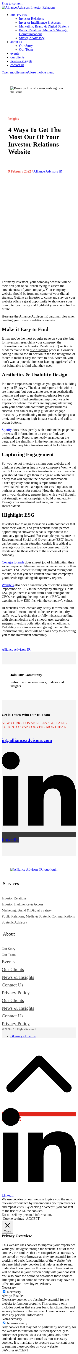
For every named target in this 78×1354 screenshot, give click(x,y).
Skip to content (12, 3)
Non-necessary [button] (12, 1319)
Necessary (14, 1292)
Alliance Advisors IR (47, 171)
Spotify (7, 430)
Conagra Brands (13, 562)
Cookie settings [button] (13, 1218)
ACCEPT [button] (33, 1218)
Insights (13, 119)
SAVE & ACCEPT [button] (15, 1350)
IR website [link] (28, 547)
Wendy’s (8, 585)
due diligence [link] (39, 350)
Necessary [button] (9, 1287)
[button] (28, 72)
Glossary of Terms (23, 1036)
